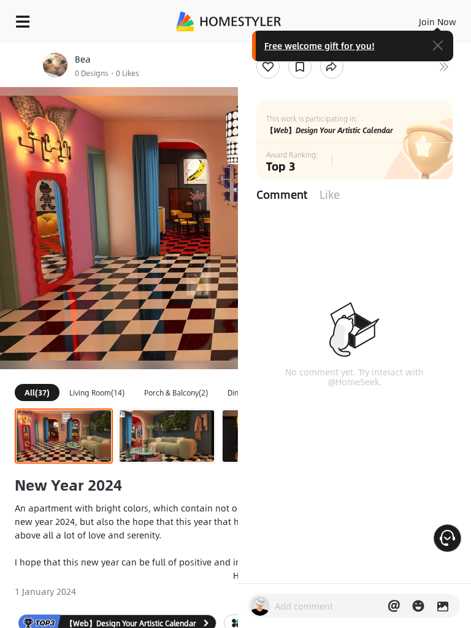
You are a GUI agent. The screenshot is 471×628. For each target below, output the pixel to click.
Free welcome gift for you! (319, 45)
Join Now (437, 21)
